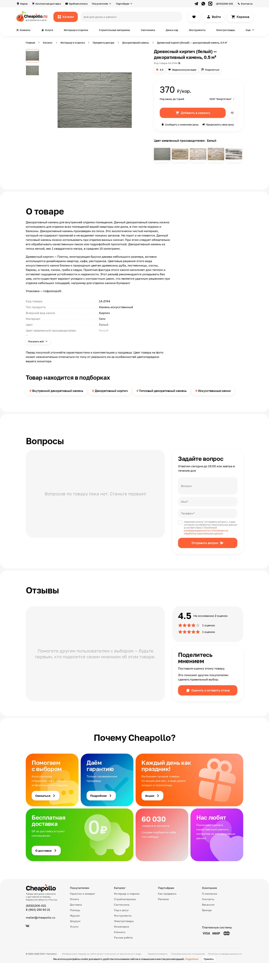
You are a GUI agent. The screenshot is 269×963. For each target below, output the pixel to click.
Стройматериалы (125, 899)
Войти (216, 17)
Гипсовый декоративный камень (163, 391)
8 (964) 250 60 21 (38, 909)
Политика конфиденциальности (225, 953)
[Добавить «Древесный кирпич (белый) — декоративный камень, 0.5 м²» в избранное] (232, 113)
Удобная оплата (78, 3)
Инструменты (197, 30)
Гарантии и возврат (82, 893)
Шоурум (75, 921)
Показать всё (36, 341)
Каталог (68, 17)
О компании (209, 893)
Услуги (74, 926)
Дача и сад (172, 30)
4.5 (161, 69)
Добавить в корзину (195, 113)
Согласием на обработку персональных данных (206, 532)
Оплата (74, 899)
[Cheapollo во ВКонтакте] (27, 926)
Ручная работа (123, 937)
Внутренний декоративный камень (57, 391)
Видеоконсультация (184, 69)
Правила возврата (157, 953)
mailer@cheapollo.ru (40, 917)
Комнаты (119, 932)
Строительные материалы (114, 30)
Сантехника (148, 30)
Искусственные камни (214, 391)
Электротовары (225, 30)
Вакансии (208, 904)
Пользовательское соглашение (188, 953)
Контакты (247, 3)
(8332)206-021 (224, 3)
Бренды (207, 910)
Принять (209, 959)
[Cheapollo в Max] (210, 4)
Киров (23, 3)
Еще (248, 30)
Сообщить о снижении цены (181, 124)
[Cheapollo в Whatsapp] (203, 4)
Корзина (243, 17)
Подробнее (192, 959)
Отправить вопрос (205, 543)
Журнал (75, 915)
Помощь (75, 910)
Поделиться (212, 69)
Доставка (76, 904)
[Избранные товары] (194, 17)
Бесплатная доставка (48, 3)
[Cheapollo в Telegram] (196, 4)
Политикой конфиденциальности (200, 529)
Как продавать (167, 893)
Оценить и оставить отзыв (210, 690)
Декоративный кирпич (111, 391)
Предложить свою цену (220, 124)
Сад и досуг (121, 910)
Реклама (163, 899)
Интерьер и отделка (76, 30)
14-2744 (172, 63)
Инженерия (121, 926)
